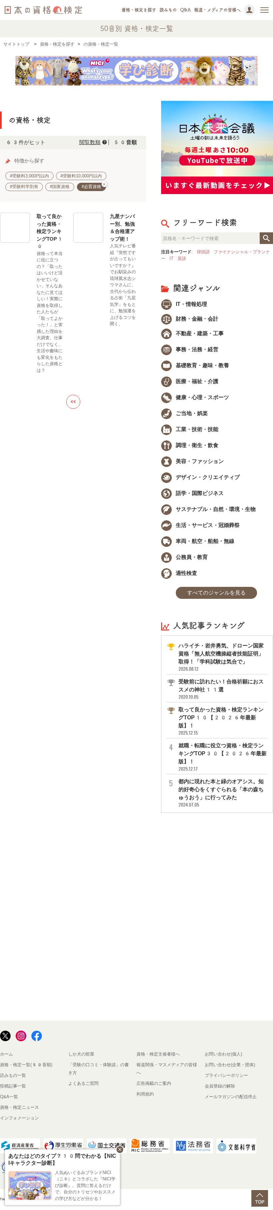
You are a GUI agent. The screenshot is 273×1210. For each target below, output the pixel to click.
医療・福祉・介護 (196, 381)
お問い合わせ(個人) (223, 1054)
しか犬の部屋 (81, 1054)
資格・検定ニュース (19, 1107)
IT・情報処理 (190, 304)
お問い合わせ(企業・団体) (230, 1064)
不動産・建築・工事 (199, 333)
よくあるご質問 (83, 1083)
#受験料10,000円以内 (81, 175)
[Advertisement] (217, 861)
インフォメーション (19, 1117)
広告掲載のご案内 (153, 1083)
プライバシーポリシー (226, 1075)
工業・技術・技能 (196, 429)
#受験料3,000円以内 (29, 175)
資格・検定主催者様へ (158, 1054)
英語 (181, 258)
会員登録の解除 (220, 1086)
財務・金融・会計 (196, 319)
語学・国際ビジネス (199, 493)
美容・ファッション (199, 461)
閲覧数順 (90, 142)
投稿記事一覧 (13, 1086)
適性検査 (185, 573)
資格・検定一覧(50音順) (26, 1064)
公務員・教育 (191, 557)
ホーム (6, 1054)
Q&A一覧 (9, 1096)
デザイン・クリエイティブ (207, 477)
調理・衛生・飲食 (196, 445)
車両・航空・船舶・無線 (204, 541)
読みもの (168, 10)
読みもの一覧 (13, 1075)
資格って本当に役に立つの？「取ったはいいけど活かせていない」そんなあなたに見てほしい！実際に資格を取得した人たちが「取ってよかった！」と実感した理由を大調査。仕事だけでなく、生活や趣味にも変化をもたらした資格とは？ (50, 312)
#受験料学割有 (24, 186)
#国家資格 (60, 186)
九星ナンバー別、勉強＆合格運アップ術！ (122, 227)
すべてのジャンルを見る (216, 593)
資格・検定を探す (139, 10)
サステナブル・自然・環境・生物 (215, 509)
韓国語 (203, 251)
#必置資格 (94, 186)
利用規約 (145, 1093)
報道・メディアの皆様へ (217, 10)
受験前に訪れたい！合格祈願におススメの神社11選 (221, 689)
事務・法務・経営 (196, 349)
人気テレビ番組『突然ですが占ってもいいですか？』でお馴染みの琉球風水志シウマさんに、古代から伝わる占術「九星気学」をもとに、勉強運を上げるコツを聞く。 (123, 284)
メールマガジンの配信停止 (231, 1096)
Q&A (185, 10)
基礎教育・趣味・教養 (201, 365)
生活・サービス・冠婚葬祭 (207, 525)
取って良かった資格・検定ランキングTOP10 (50, 231)
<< (73, 401)
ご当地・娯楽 (191, 413)
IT (171, 258)
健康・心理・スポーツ (201, 397)
